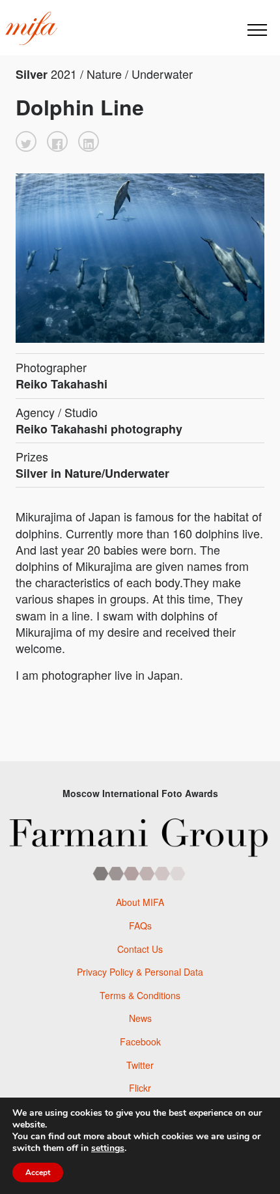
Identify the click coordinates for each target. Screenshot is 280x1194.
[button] (26, 141)
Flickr (140, 1087)
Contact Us (140, 948)
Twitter (140, 1064)
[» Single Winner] (31, 29)
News (140, 1018)
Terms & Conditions (140, 995)
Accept (37, 1172)
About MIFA (140, 902)
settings (107, 1148)
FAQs (140, 925)
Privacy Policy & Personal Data (140, 971)
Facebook (140, 1041)
